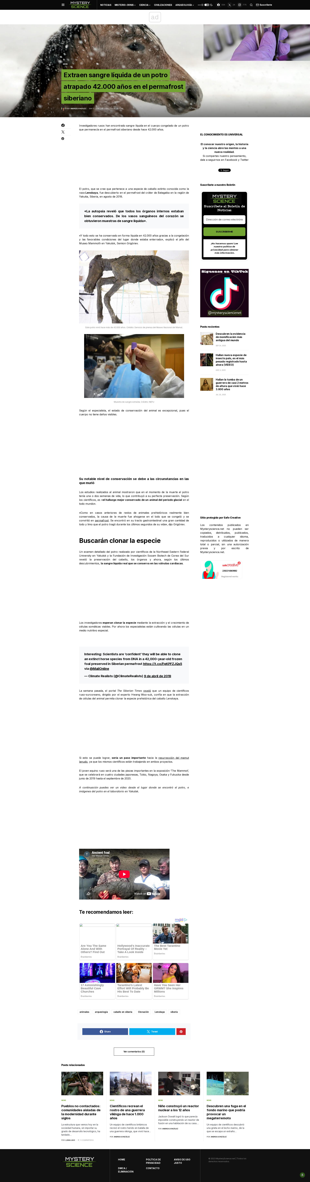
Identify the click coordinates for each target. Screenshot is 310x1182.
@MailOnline (99, 669)
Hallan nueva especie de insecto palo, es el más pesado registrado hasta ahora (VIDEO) (231, 359)
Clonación (143, 1011)
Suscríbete (266, 4)
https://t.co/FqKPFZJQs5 (162, 664)
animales (84, 1011)
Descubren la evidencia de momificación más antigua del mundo (230, 337)
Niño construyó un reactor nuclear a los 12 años (178, 1108)
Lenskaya (160, 1011)
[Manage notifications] (302, 1174)
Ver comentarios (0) (134, 1051)
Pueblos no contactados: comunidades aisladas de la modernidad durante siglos (80, 1112)
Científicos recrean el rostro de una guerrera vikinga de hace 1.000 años (127, 1112)
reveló (147, 690)
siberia (174, 1011)
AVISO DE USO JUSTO (182, 1161)
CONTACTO (153, 1168)
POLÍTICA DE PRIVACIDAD (153, 1161)
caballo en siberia (123, 1011)
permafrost (102, 520)
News (65, 64)
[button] (63, 5)
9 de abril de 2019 (157, 676)
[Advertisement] (134, 159)
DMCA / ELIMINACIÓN (126, 1170)
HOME (121, 1159)
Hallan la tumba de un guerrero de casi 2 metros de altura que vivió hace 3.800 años (232, 384)
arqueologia (101, 1011)
